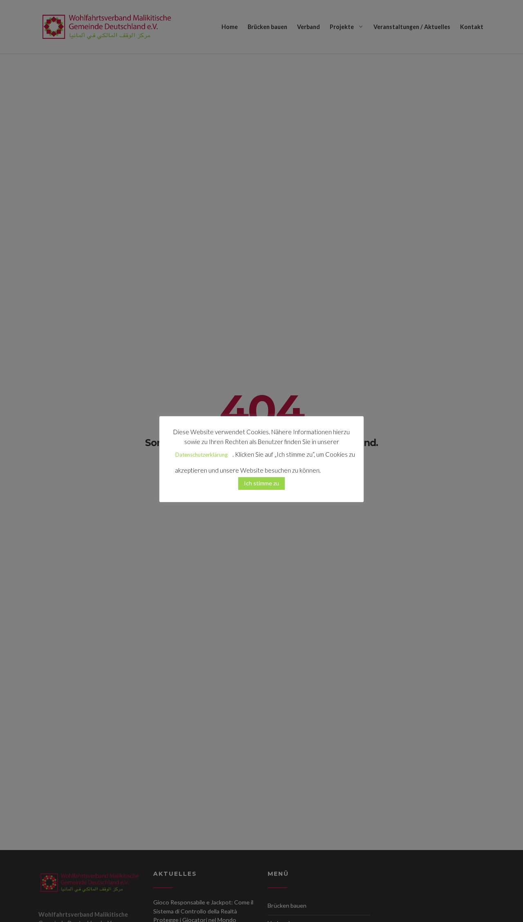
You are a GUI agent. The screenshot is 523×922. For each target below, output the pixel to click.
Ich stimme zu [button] (261, 482)
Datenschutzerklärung (201, 454)
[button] (335, 467)
